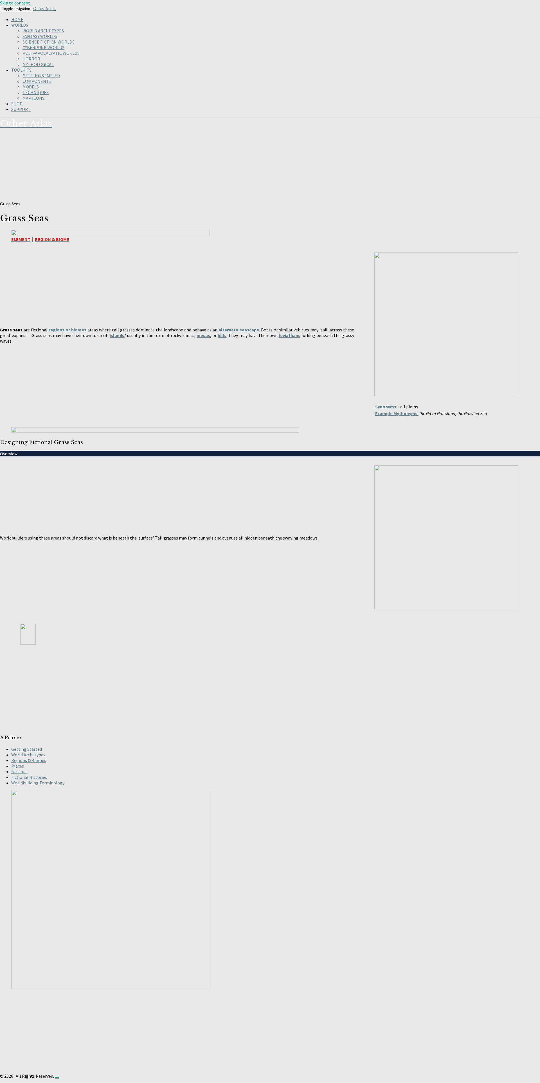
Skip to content (15, 3)
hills (222, 335)
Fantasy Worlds (39, 36)
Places (17, 766)
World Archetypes (43, 30)
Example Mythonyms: (396, 413)
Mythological (38, 64)
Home (17, 19)
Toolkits (21, 70)
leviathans (289, 335)
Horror (31, 59)
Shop (16, 103)
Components (36, 81)
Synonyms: (386, 406)
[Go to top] (57, 1078)
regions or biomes (67, 330)
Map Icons (33, 98)
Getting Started (41, 75)
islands (117, 335)
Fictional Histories (29, 777)
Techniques (35, 92)
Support (21, 109)
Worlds (19, 25)
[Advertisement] (169, 689)
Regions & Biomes (28, 760)
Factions (19, 771)
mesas (203, 335)
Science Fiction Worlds (48, 42)
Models (30, 87)
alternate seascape (239, 330)
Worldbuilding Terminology (37, 783)
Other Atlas (44, 8)
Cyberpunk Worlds (43, 47)
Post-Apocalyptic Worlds (51, 53)
